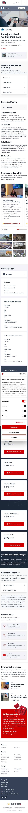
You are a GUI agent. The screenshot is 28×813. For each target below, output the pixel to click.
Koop (22, 8)
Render (3, 752)
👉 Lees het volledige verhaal (10, 223)
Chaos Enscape (5, 754)
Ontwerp (4, 745)
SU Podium (4, 762)
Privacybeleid (17, 769)
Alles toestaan (14, 427)
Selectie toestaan (14, 432)
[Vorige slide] (2, 229)
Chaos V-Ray (17, 754)
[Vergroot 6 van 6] (25, 251)
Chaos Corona (5, 757)
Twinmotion (4, 759)
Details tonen (19, 422)
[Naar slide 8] (25, 229)
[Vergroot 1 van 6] (11, 236)
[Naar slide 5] (22, 229)
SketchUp (3, 747)
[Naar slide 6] (23, 229)
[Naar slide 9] (26, 229)
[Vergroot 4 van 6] (25, 244)
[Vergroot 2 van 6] (25, 236)
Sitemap (20, 810)
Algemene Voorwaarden (11, 810)
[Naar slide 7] (24, 229)
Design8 (3, 766)
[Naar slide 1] (18, 229)
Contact (16, 771)
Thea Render (17, 757)
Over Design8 (4, 769)
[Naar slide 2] (19, 229)
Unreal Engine (17, 759)
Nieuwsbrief (4, 773)
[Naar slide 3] (20, 229)
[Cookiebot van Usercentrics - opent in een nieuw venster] (19, 374)
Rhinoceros (17, 747)
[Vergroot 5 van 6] (11, 251)
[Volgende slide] (6, 229)
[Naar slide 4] (21, 229)
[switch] (24, 406)
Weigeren (14, 437)
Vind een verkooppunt (15, 451)
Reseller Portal (5, 771)
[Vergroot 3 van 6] (11, 244)
